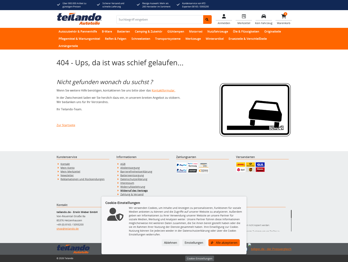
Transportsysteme (168, 39)
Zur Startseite (66, 125)
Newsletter (67, 175)
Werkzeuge (193, 39)
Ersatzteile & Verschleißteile (248, 39)
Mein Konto (67, 167)
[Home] (79, 19)
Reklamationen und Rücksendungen (83, 179)
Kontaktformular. (163, 90)
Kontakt (65, 164)
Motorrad (195, 31)
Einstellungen (194, 243)
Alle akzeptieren (226, 243)
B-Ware (107, 31)
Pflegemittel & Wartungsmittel (79, 39)
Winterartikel (215, 39)
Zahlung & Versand (132, 194)
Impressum (127, 183)
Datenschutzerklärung (133, 179)
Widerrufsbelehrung (132, 186)
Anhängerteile (68, 46)
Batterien (123, 31)
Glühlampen (175, 31)
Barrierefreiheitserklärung (136, 171)
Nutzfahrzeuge (217, 31)
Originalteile (272, 31)
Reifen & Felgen (115, 39)
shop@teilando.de (68, 228)
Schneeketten (140, 39)
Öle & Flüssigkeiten (246, 31)
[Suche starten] (207, 19)
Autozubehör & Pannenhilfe (78, 31)
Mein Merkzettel (70, 171)
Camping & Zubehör (148, 31)
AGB (122, 164)
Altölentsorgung (130, 167)
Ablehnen (170, 243)
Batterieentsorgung (132, 175)
